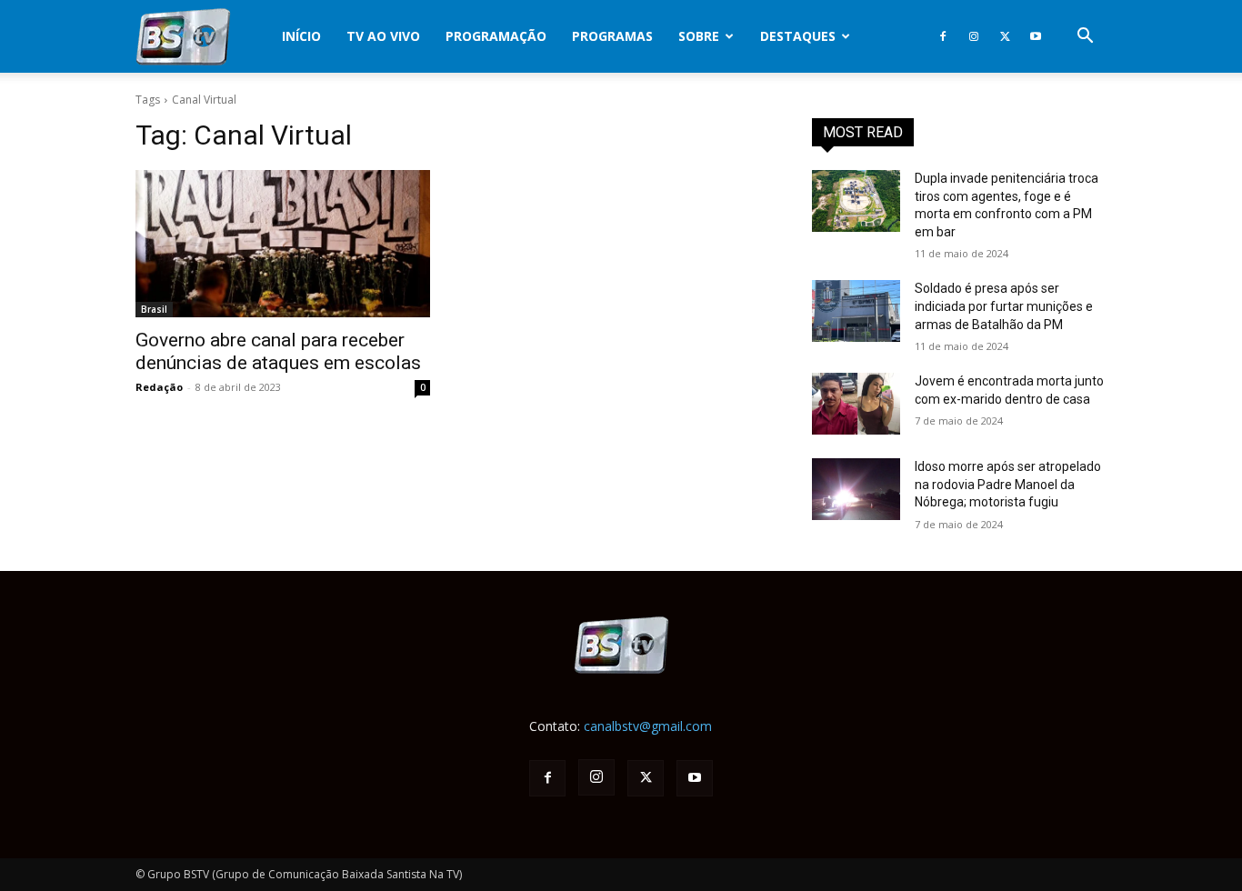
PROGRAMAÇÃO (496, 36)
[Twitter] (1004, 36)
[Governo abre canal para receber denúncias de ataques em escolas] (282, 243)
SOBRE (698, 36)
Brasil (154, 309)
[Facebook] (943, 36)
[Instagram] (973, 36)
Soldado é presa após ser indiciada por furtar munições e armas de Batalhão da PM (1004, 306)
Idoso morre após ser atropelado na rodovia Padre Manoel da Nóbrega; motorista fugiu (1008, 484)
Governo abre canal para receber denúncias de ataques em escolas (278, 351)
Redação (159, 387)
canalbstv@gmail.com (648, 726)
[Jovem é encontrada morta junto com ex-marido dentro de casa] (856, 404)
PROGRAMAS (612, 36)
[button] (1085, 37)
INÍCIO (301, 36)
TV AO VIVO (383, 36)
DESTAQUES (798, 36)
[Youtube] (1035, 36)
